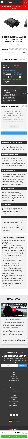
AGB (14, 399)
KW (10, 77)
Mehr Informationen (14, 55)
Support (14, 374)
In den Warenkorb (14, 436)
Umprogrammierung (14, 391)
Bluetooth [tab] (14, 136)
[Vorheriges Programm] (20, 96)
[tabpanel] (14, 187)
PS (8, 77)
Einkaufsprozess (14, 376)
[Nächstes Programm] (25, 96)
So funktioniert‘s (14, 388)
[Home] (8, 2)
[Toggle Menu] (2, 2)
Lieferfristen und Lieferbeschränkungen (14, 407)
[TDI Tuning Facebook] (11, 415)
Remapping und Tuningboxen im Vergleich (14, 390)
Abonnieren (22, 365)
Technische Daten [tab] (14, 139)
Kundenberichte (14, 378)
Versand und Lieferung (14, 405)
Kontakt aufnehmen (14, 380)
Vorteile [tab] (14, 133)
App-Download (14, 386)
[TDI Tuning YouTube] (17, 415)
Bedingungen (14, 411)
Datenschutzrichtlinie (14, 401)
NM (20, 77)
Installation (14, 397)
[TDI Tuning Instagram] (14, 415)
